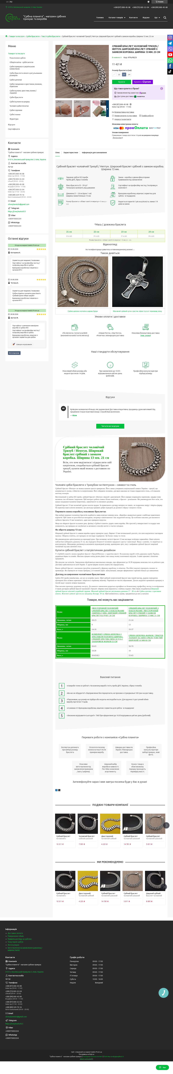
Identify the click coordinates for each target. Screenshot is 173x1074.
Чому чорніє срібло (15, 942)
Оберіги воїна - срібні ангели (21, 62)
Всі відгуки (14, 353)
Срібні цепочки (16, 80)
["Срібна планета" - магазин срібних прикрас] (12, 17)
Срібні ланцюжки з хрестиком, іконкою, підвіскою (26, 85)
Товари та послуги (16, 36)
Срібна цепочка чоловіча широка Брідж (83, 311)
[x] (59, 790)
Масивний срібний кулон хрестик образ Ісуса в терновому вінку (137, 311)
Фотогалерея (13, 945)
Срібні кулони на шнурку (20, 102)
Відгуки (146, 18)
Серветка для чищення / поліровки (26, 260)
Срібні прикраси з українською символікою (22, 68)
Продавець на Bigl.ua (86, 1054)
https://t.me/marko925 (17, 212)
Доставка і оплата (15, 933)
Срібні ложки (15, 115)
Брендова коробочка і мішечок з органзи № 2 (25, 269)
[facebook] (56, 790)
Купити (121, 82)
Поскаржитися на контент (92, 1056)
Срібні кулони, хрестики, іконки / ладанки (23, 92)
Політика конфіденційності (114, 1056)
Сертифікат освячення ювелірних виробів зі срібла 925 (25, 327)
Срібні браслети (33, 36)
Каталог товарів (116, 18)
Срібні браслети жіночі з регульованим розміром (26, 74)
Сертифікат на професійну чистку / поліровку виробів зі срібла (26, 264)
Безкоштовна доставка (124, 112)
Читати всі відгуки (110, 426)
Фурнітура (14, 119)
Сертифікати (14, 129)
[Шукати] (164, 17)
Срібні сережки (16, 110)
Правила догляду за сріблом (20, 939)
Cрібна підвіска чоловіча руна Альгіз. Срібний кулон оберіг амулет (26, 294)
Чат (164, 1067)
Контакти (133, 18)
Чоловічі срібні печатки (19, 106)
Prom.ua (99, 1052)
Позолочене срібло (18, 58)
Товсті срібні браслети (50, 36)
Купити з (138, 82)
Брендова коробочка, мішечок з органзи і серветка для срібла (25, 336)
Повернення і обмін (16, 936)
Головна (100, 18)
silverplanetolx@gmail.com (18, 204)
